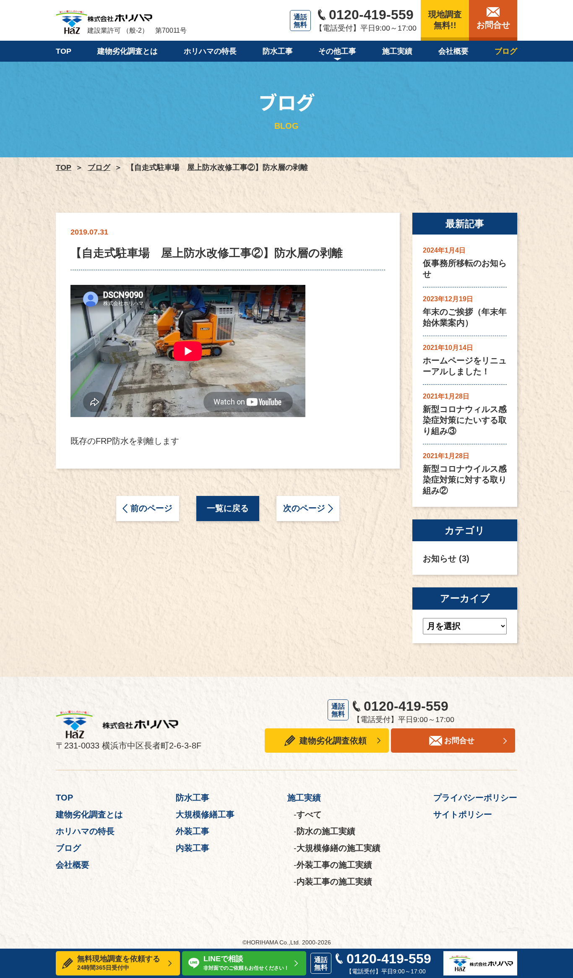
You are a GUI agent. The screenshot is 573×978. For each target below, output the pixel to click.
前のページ (151, 508)
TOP (63, 167)
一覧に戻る (228, 508)
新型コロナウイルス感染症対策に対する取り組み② (465, 479)
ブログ (99, 167)
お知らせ (439, 558)
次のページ (304, 508)
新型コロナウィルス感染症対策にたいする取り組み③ (465, 420)
